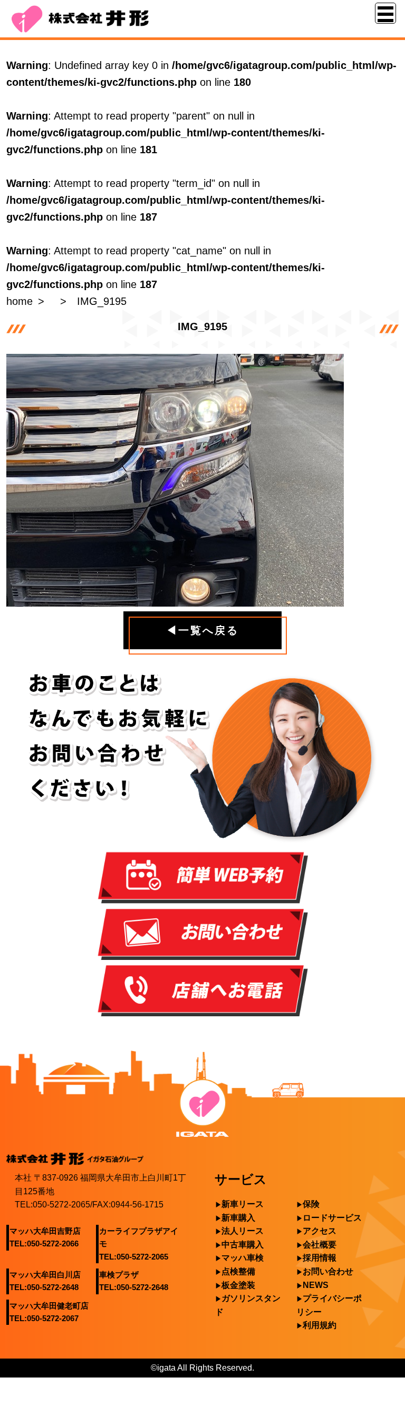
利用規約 (319, 1325)
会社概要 (319, 1244)
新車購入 (238, 1217)
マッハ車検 (242, 1257)
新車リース (242, 1204)
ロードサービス (332, 1217)
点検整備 (238, 1271)
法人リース (242, 1230)
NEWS (316, 1285)
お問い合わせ (328, 1271)
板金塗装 (238, 1285)
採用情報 (319, 1257)
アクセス (319, 1230)
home (19, 301)
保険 (311, 1204)
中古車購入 (242, 1244)
